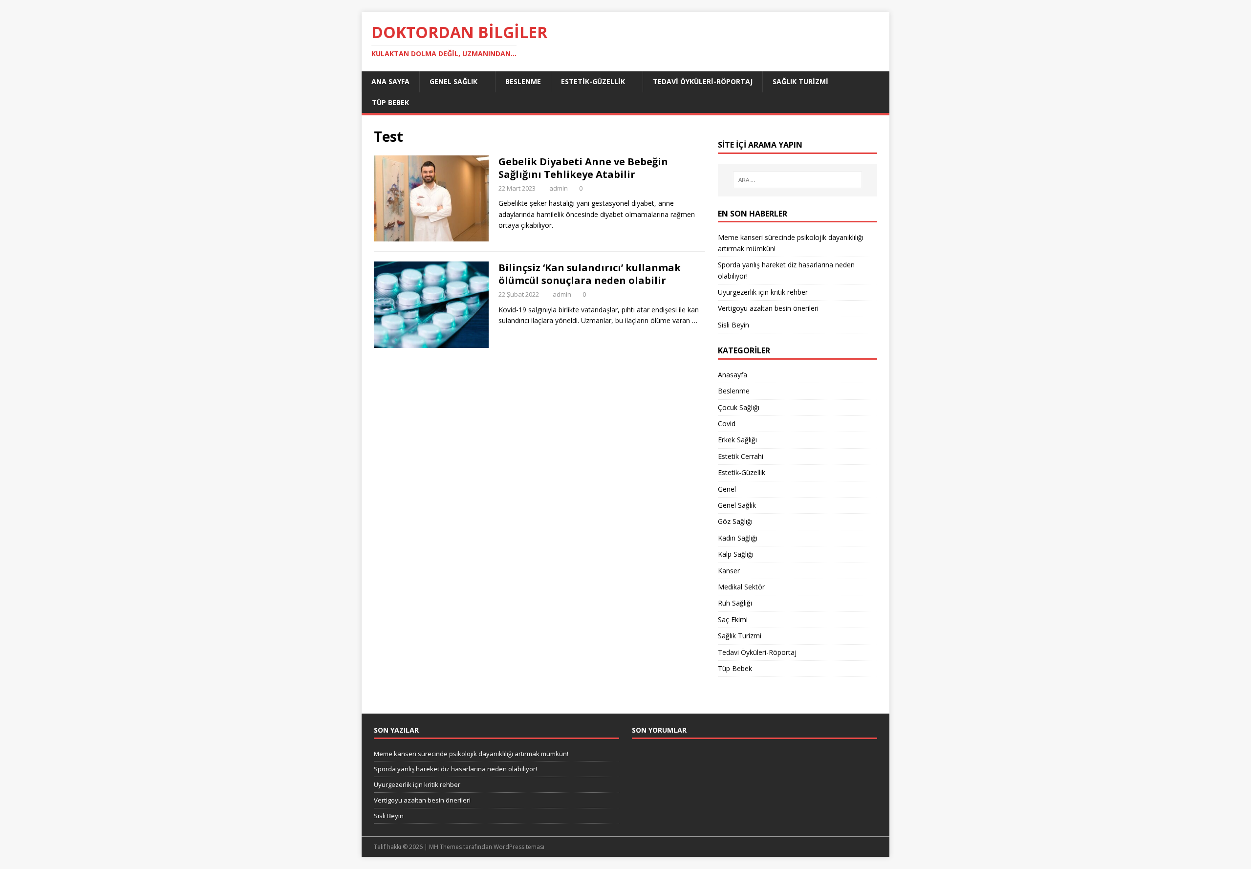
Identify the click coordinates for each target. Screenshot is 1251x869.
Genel (727, 489)
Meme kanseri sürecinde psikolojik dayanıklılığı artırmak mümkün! (471, 753)
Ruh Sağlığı (735, 603)
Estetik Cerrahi (740, 456)
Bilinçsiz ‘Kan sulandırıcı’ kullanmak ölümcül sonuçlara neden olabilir (589, 274)
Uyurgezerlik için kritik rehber (763, 292)
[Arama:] (797, 180)
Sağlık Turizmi (800, 81)
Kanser (729, 570)
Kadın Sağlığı (737, 538)
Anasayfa (732, 374)
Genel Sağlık (453, 81)
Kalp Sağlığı (736, 554)
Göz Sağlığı (735, 521)
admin (558, 188)
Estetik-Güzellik (593, 81)
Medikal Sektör (741, 586)
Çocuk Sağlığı (738, 407)
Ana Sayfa (390, 81)
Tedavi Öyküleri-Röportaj (703, 81)
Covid (726, 423)
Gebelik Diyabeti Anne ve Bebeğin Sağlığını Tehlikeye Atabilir (583, 168)
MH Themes (445, 847)
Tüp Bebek (390, 102)
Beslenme (523, 81)
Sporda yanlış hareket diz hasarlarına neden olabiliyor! (455, 768)
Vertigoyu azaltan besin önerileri (768, 308)
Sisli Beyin (733, 324)
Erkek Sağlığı (737, 439)
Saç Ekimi (733, 619)
